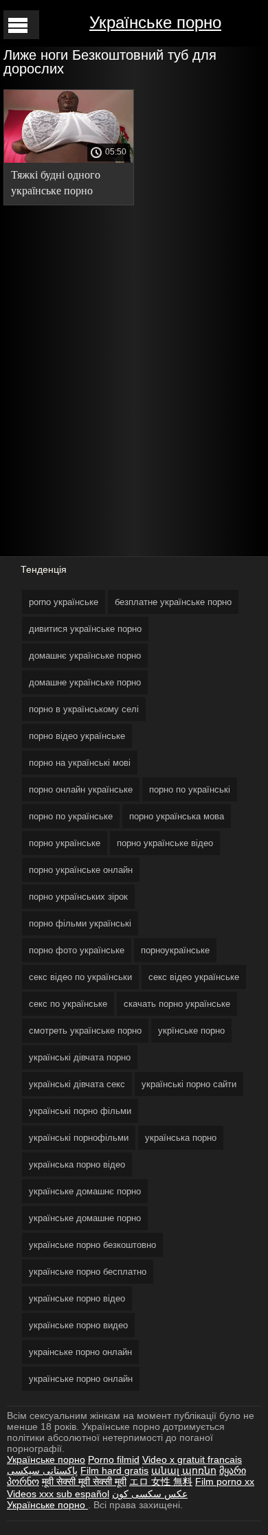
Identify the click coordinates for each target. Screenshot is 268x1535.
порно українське (64, 843)
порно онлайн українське (81, 789)
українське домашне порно (85, 1218)
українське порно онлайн (81, 1379)
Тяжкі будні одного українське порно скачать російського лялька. (57, 185)
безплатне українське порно (173, 602)
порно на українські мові (80, 763)
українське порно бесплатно (87, 1271)
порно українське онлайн (81, 870)
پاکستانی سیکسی (42, 1470)
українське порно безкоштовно (92, 1245)
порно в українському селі (84, 709)
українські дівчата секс (77, 1084)
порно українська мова (176, 816)
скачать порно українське (177, 1004)
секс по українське (68, 1004)
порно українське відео (165, 843)
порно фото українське (76, 950)
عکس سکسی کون (150, 1493)
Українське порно (155, 22)
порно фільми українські (80, 923)
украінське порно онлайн (80, 1352)
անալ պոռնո (183, 1470)
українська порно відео (77, 1164)
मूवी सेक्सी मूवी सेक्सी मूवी (84, 1481)
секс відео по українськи (80, 977)
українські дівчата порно (80, 1057)
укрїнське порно (191, 1030)
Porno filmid (113, 1459)
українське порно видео (78, 1325)
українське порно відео (77, 1298)
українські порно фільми (80, 1111)
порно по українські (189, 789)
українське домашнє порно (85, 1191)
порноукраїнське (175, 950)
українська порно (180, 1138)
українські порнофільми (79, 1138)
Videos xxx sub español (58, 1493)
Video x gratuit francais (192, 1459)
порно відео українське (77, 736)
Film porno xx (224, 1481)
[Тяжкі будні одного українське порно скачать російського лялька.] (68, 159)
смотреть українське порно (85, 1030)
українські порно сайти (189, 1084)
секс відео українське (193, 977)
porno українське (63, 602)
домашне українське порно (85, 682)
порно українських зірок (78, 896)
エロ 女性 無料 (160, 1481)
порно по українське (71, 816)
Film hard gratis (114, 1470)
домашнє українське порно (85, 655)
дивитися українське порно (85, 629)
